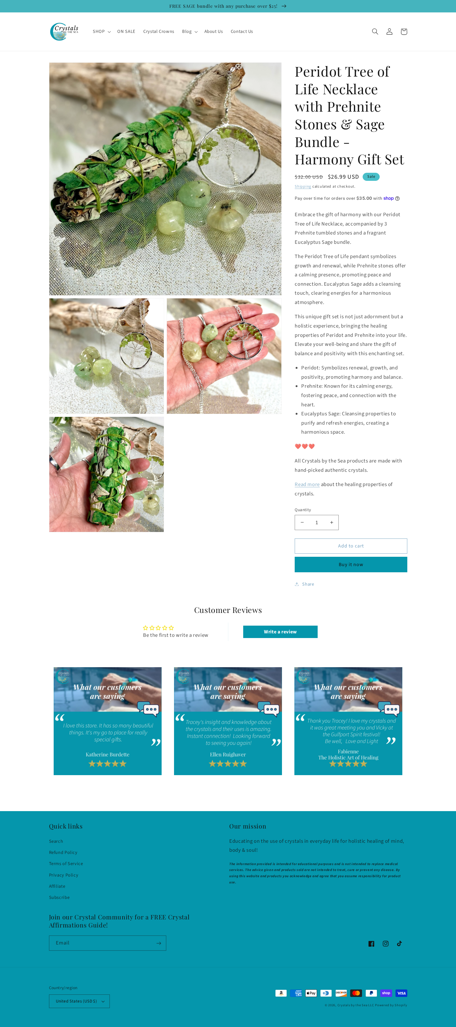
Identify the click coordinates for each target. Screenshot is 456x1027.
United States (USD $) (76, 1001)
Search (56, 841)
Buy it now (351, 564)
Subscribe (59, 897)
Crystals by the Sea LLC (356, 1005)
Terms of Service (66, 863)
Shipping (303, 186)
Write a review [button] (280, 631)
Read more (307, 484)
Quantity (303, 509)
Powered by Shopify (391, 1005)
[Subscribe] (158, 943)
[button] (101, 31)
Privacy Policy (63, 875)
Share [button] (308, 584)
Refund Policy (63, 852)
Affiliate (57, 886)
